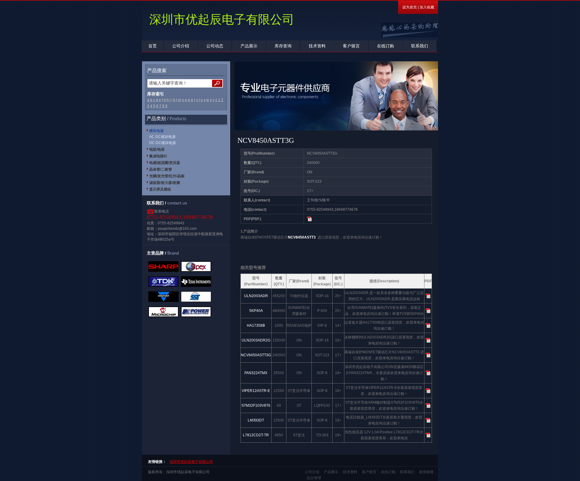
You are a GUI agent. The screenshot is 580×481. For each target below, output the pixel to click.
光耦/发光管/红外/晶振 (167, 176)
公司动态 (214, 46)
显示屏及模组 (160, 189)
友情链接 (426, 472)
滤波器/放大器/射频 (164, 183)
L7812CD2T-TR (256, 435)
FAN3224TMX (255, 373)
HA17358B (256, 325)
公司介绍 (180, 46)
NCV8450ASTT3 (302, 237)
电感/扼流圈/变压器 (164, 163)
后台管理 (314, 478)
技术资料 (317, 46)
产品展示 (248, 46)
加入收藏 (427, 7)
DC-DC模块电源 (162, 143)
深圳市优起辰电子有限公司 (191, 462)
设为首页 (409, 7)
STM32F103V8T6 (255, 405)
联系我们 (419, 46)
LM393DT (256, 420)
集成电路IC (158, 156)
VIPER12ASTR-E (256, 391)
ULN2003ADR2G (256, 340)
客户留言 (351, 46)
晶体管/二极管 (160, 169)
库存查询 (283, 46)
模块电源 (156, 131)
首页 (152, 46)
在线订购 (385, 46)
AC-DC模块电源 (162, 137)
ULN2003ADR (256, 296)
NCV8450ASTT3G (256, 355)
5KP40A (256, 311)
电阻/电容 (157, 149)
